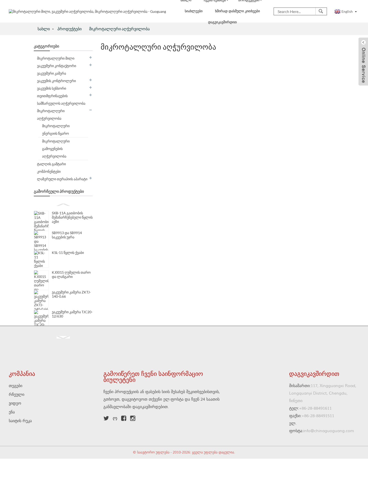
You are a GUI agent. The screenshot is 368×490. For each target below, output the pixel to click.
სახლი (44, 28)
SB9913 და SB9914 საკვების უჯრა (67, 235)
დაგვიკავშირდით (222, 22)
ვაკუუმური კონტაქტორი (56, 66)
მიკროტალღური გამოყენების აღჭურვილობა (56, 148)
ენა (12, 412)
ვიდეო (15, 403)
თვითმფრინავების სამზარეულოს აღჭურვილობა (61, 99)
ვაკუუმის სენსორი (51, 88)
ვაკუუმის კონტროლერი (56, 81)
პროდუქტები (69, 28)
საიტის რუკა (20, 420)
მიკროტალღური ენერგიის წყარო (56, 129)
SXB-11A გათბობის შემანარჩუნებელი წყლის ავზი (72, 217)
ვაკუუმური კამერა (51, 73)
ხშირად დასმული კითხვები (237, 11)
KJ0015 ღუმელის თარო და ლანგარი (71, 274)
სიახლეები (194, 11)
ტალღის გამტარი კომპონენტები (51, 168)
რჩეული (16, 394)
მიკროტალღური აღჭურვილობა (119, 28)
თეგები (15, 385)
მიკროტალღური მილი (55, 58)
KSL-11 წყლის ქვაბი (68, 252)
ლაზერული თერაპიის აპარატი (62, 179)
